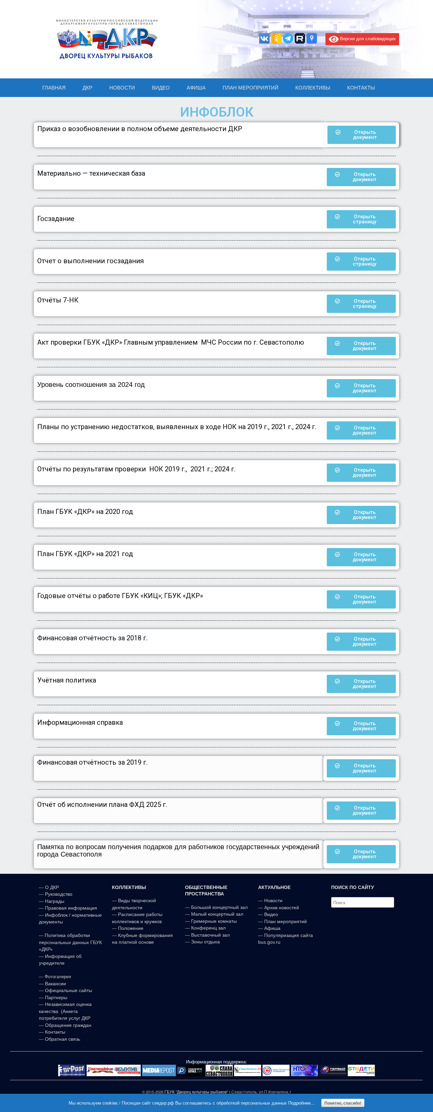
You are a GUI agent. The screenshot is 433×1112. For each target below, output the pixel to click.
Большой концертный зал (219, 907)
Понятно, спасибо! (342, 1103)
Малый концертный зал (217, 914)
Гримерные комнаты (214, 921)
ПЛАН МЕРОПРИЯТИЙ (250, 88)
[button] (361, 135)
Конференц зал (208, 928)
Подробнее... (301, 1102)
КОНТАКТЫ (361, 88)
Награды (54, 901)
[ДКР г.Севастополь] (105, 39)
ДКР (87, 88)
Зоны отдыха (205, 941)
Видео (271, 914)
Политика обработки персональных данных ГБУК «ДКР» (70, 942)
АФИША (196, 88)
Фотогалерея (58, 976)
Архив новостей (281, 907)
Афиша (272, 928)
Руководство (58, 894)
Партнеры (56, 997)
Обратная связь (62, 1039)
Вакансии (55, 983)
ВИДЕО (161, 88)
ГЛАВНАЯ (54, 88)
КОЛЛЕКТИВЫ (312, 88)
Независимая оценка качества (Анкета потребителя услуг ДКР (65, 1011)
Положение (130, 928)
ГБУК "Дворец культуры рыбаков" (196, 1091)
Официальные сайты (68, 990)
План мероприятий (285, 921)
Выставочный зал (210, 935)
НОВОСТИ (122, 88)
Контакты (54, 1032)
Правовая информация (71, 908)
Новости (273, 900)
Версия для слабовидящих (367, 38)
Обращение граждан (68, 1025)
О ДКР (52, 887)
